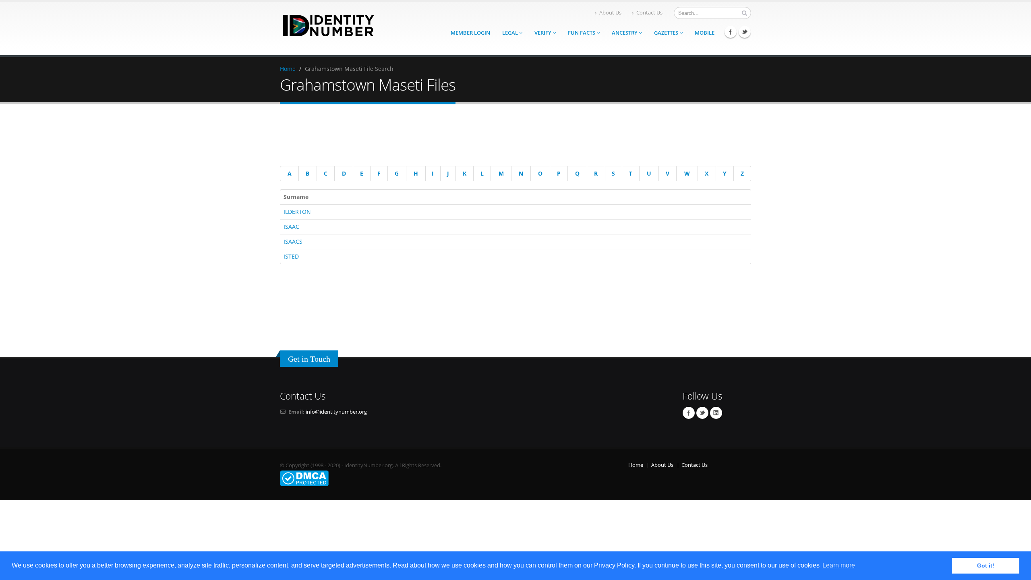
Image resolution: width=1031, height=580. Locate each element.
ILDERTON (297, 211)
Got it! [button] (985, 565)
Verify (543, 32)
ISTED (291, 256)
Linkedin (716, 413)
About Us (610, 12)
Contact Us (649, 12)
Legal (510, 32)
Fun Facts (582, 32)
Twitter (745, 32)
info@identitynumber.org (336, 411)
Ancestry (625, 32)
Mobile (704, 32)
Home (288, 68)
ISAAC (291, 226)
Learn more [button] (838, 565)
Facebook (731, 32)
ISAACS (293, 241)
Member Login (470, 32)
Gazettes (666, 32)
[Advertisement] (509, 136)
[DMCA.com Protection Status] (304, 477)
